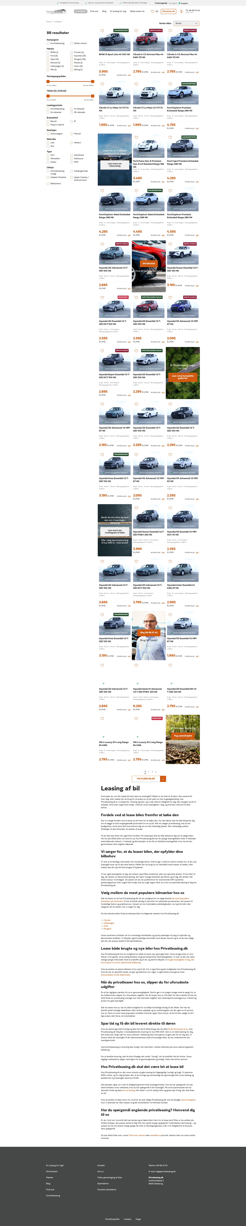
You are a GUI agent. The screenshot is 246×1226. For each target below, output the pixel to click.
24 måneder (55, 112)
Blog (104, 11)
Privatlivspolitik (112, 1219)
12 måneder (79, 109)
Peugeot (79, 59)
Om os (100, 1172)
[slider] (48, 81)
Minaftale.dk (168, 11)
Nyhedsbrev (103, 1184)
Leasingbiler (80, 11)
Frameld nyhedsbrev (106, 1190)
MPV (76, 162)
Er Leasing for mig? (55, 1166)
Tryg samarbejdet (183, 736)
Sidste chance (80, 43)
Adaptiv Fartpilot (58, 177)
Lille (52, 143)
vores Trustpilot (188, 1100)
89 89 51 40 (161, 1166)
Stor (52, 146)
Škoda (78, 63)
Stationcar (78, 159)
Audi (106, 926)
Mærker (49, 1178)
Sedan (53, 162)
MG (53, 70)
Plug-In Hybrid (57, 125)
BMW (54, 52)
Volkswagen (57, 66)
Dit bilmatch (149, 263)
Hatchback (79, 155)
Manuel (77, 134)
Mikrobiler (55, 159)
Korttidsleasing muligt (57, 172)
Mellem (77, 143)
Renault (55, 63)
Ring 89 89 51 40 (149, 632)
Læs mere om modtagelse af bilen (115, 531)
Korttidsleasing (57, 43)
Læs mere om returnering (115, 165)
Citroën (79, 52)
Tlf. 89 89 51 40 (193, 11)
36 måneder (79, 112)
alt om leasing (128, 1090)
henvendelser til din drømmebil (115, 975)
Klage (138, 1219)
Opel (54, 59)
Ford (54, 56)
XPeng (78, 70)
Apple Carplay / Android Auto (81, 178)
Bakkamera (55, 184)
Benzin (53, 121)
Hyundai (80, 56)
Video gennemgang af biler (109, 1178)
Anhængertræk (81, 171)
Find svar (94, 11)
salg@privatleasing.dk (166, 1172)
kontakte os (155, 1135)
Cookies (127, 1219)
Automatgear (56, 134)
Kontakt (101, 1166)
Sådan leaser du (137, 11)
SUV (52, 155)
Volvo (78, 66)
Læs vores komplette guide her (183, 377)
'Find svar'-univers (137, 1135)
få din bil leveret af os (178, 1029)
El (75, 121)
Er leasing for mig (118, 11)
